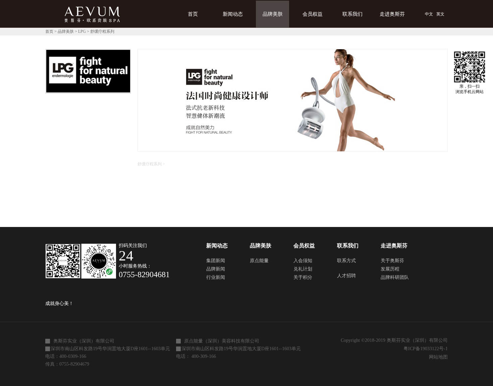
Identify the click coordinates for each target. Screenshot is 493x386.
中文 (429, 14)
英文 (440, 14)
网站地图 (437, 357)
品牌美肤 (66, 31)
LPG (82, 31)
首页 (193, 14)
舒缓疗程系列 (102, 31)
